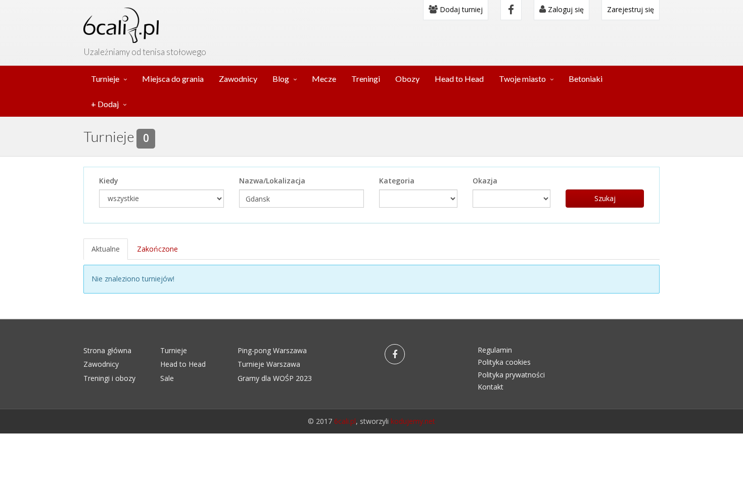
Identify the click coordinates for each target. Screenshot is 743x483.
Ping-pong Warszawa (272, 350)
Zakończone (157, 249)
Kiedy (108, 180)
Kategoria (396, 180)
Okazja (485, 180)
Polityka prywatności (511, 374)
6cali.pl (345, 421)
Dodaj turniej (460, 9)
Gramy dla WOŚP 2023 (275, 378)
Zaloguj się (565, 9)
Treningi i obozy (109, 378)
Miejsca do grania (173, 78)
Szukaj (605, 198)
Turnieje (105, 78)
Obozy (407, 78)
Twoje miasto (522, 78)
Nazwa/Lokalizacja (272, 180)
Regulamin (495, 350)
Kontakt (490, 387)
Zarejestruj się (630, 9)
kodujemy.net (413, 421)
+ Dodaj (105, 104)
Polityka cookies (504, 362)
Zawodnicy (238, 78)
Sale (167, 378)
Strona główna (107, 350)
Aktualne (105, 249)
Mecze (324, 78)
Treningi (365, 78)
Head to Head (459, 78)
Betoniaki (585, 78)
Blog (280, 78)
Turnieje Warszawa (269, 364)
